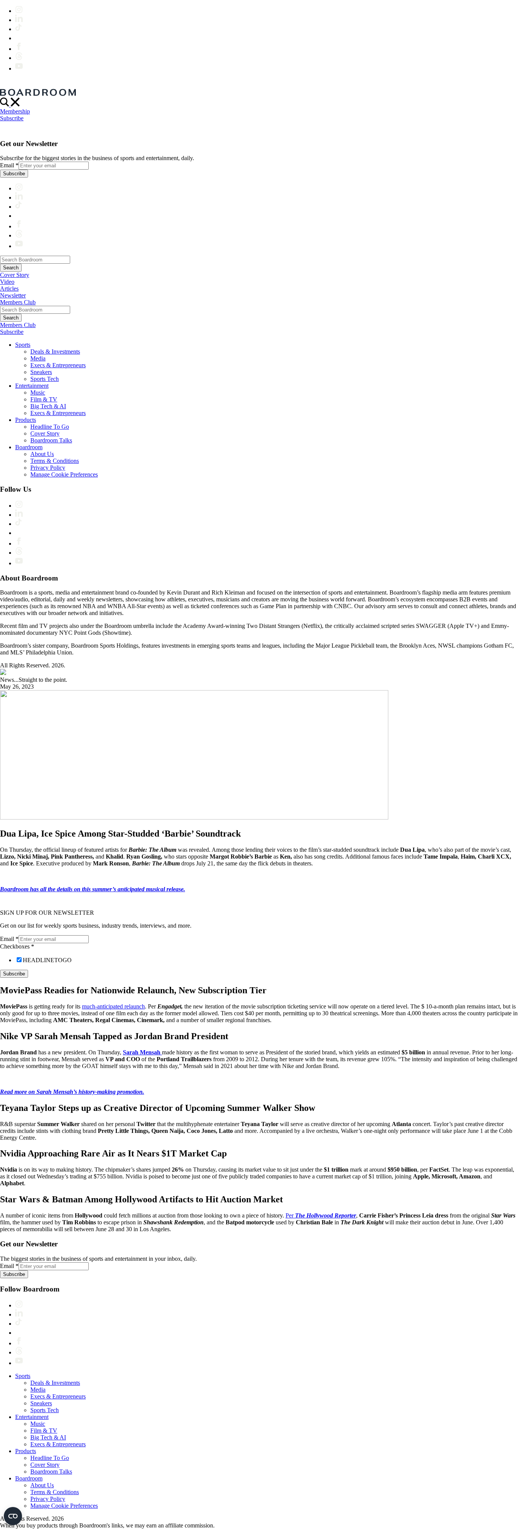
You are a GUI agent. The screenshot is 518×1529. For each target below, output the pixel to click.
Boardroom (28, 447)
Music (37, 392)
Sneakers (41, 372)
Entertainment (32, 385)
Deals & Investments (55, 351)
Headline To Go (49, 426)
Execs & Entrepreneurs (58, 365)
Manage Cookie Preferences (64, 474)
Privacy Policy (47, 467)
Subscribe (12, 118)
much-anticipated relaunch (113, 1006)
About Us (42, 454)
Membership (15, 111)
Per (321, 1215)
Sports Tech (44, 379)
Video (7, 281)
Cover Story (14, 275)
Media (38, 358)
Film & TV (43, 399)
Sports (22, 344)
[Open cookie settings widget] (13, 1516)
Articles (9, 288)
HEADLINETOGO (47, 960)
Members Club (18, 302)
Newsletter (13, 295)
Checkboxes (17, 946)
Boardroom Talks (51, 440)
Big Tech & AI (48, 406)
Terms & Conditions (54, 461)
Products (25, 420)
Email (9, 165)
